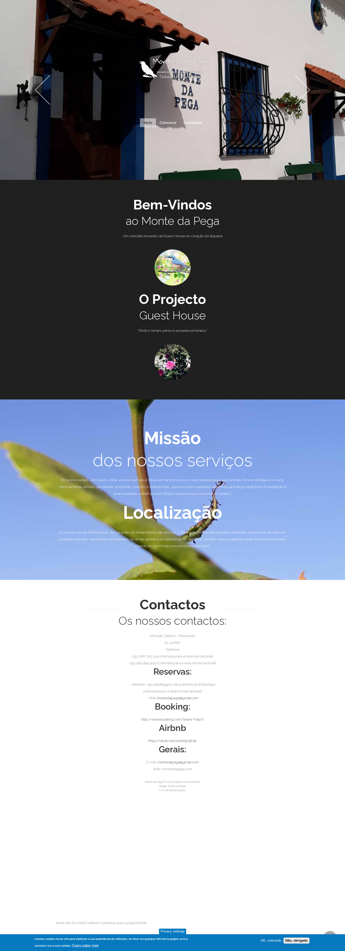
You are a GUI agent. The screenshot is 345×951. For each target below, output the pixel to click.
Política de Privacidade (186, 781)
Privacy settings (173, 931)
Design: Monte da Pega (172, 786)
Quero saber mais (85, 945)
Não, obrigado (296, 940)
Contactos (192, 122)
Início (148, 122)
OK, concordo (271, 940)
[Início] (172, 60)
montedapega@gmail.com (177, 698)
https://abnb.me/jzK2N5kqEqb (172, 741)
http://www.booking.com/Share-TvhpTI (172, 719)
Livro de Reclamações (172, 790)
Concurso (168, 122)
